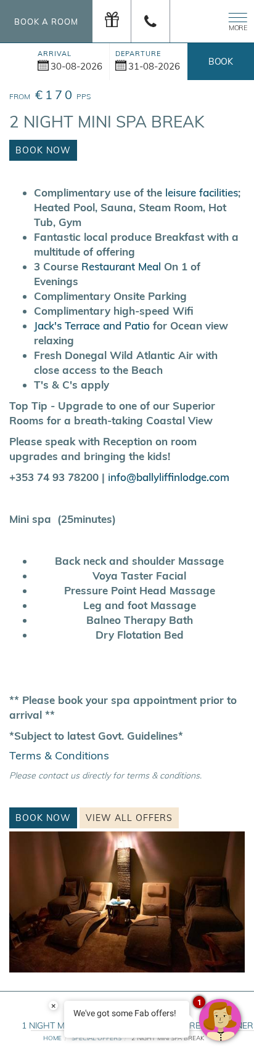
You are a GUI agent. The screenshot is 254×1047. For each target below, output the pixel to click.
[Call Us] (150, 21)
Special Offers (96, 1038)
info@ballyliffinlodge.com (168, 477)
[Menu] (235, 20)
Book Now (220, 68)
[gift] (111, 21)
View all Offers (129, 817)
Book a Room (46, 21)
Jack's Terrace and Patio (92, 325)
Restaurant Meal (121, 266)
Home (52, 1038)
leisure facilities (201, 192)
